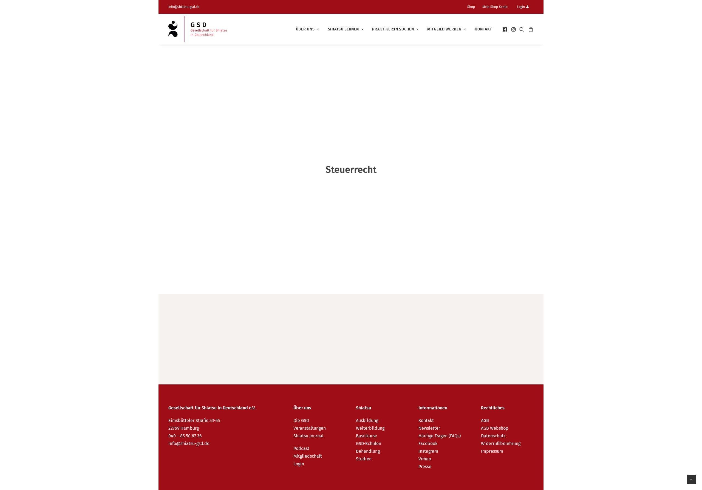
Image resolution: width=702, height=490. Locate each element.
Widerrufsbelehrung (500, 443)
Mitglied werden (444, 29)
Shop (471, 7)
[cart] (530, 29)
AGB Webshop (494, 428)
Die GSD (301, 420)
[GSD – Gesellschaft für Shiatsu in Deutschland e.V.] (197, 29)
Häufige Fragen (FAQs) (439, 435)
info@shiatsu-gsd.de (184, 7)
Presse (424, 466)
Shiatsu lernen (343, 29)
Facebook (427, 443)
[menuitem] (473, 7)
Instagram (428, 451)
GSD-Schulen (368, 443)
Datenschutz (493, 435)
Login (521, 7)
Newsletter (429, 428)
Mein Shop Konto (495, 7)
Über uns (305, 29)
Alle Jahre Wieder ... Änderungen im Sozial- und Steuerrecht (263, 327)
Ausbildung (367, 420)
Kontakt (483, 29)
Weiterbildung (370, 428)
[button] (505, 29)
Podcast (301, 448)
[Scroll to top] (691, 478)
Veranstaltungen (309, 428)
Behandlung (368, 451)
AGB (485, 420)
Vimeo (424, 458)
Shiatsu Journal (308, 435)
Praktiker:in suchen (393, 29)
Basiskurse (366, 435)
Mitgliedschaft (307, 456)
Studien (364, 458)
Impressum (492, 451)
